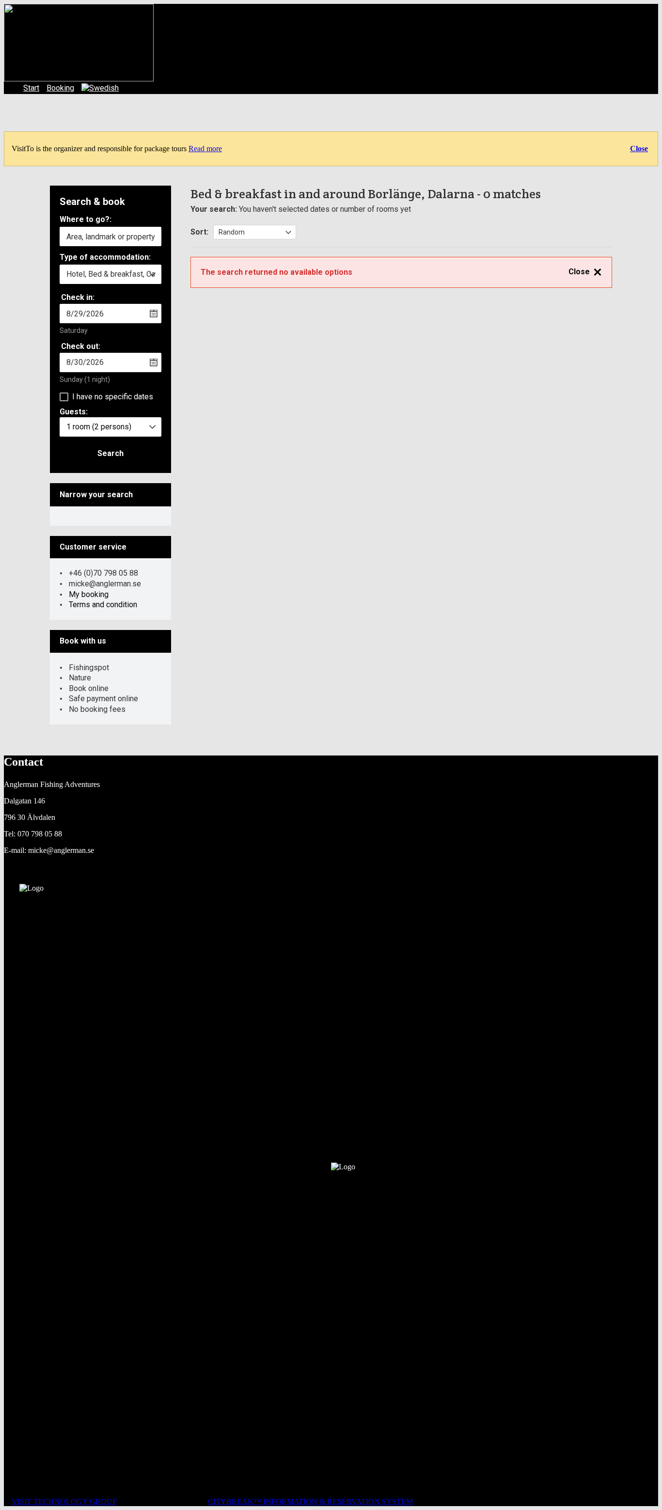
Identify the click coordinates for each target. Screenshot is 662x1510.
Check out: (80, 346)
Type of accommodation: (105, 257)
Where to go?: (85, 220)
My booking (89, 594)
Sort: (199, 231)
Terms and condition (103, 604)
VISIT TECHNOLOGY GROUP (64, 1501)
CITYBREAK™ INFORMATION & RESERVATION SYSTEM (310, 1501)
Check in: (78, 297)
